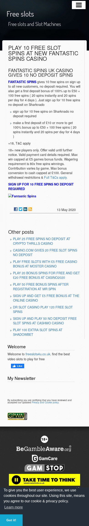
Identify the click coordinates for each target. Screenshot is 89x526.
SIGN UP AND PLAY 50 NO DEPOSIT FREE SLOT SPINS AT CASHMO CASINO (45, 320)
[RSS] (30, 209)
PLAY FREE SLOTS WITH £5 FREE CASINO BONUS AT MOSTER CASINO (45, 263)
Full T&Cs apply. (56, 177)
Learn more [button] (13, 507)
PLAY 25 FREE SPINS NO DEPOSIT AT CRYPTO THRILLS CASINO (41, 241)
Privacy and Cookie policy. (45, 402)
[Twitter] (20, 209)
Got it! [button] (11, 520)
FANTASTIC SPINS (22, 81)
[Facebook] (16, 209)
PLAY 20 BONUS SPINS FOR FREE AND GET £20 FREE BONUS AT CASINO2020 (46, 275)
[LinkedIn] (25, 209)
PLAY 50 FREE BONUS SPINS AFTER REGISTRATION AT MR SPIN (40, 286)
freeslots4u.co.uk (38, 354)
